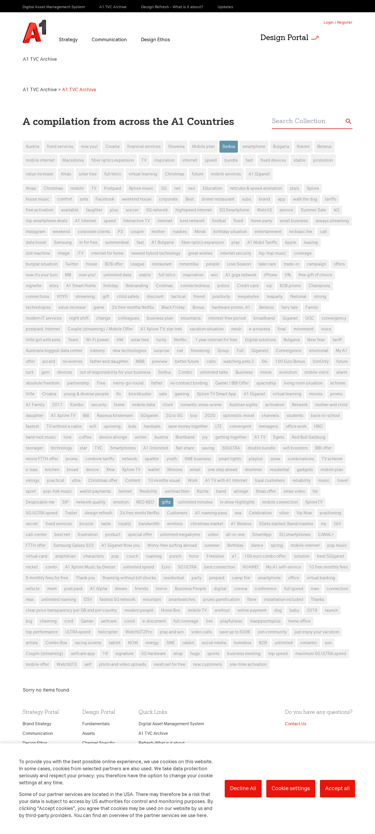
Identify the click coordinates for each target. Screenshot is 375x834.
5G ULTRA (187, 567)
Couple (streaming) (44, 653)
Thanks (317, 599)
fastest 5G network (117, 599)
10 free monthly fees (328, 567)
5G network (157, 210)
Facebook (105, 199)
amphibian (65, 556)
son (328, 642)
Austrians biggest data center (54, 350)
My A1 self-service (283, 567)
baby (294, 610)
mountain (152, 599)
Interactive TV (136, 220)
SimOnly (321, 361)
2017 (57, 404)
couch (132, 556)
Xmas (66, 174)
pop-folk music (57, 491)
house (91, 264)
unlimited (284, 642)
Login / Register (338, 22)
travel (342, 480)
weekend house (136, 199)
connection (337, 588)
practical (55, 480)
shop (178, 653)
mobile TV (197, 610)
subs (246, 199)
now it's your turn (41, 275)
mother (158, 231)
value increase (39, 174)
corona (240, 588)
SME (170, 642)
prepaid (216, 577)
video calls (201, 632)
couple (137, 231)
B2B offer (114, 264)
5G (164, 188)
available (70, 210)
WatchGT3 (67, 664)
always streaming (332, 220)
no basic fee (300, 231)
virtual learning (143, 174)
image (64, 253)
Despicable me (40, 502)
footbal (219, 220)
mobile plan (332, 469)
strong (320, 296)
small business (294, 220)
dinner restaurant (218, 199)
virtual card (36, 556)
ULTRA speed (78, 632)
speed (211, 160)
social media (214, 642)
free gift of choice (315, 275)
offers (339, 264)
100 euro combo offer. (265, 556)
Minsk (200, 231)
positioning (330, 513)
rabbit (188, 642)
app (281, 199)
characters (93, 556)
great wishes (200, 253)
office (293, 577)
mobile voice (316, 372)
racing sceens (88, 642)
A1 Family (35, 404)
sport (31, 491)
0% (288, 275)
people (212, 264)
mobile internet (40, 160)
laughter (94, 210)
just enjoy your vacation (316, 632)
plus (114, 210)
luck (30, 372)
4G (336, 210)
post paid (73, 588)
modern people (139, 610)
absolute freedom (42, 383)
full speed (293, 588)
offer (30, 361)
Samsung (63, 242)
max (30, 599)
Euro (166, 567)
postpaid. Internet (43, 329)
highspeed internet (193, 210)
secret (32, 523)
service (286, 210)
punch (175, 556)
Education (212, 188)
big (29, 621)
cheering (48, 621)
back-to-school (325, 415)
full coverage (185, 621)
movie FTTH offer (42, 458)
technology (61, 448)
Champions (319, 285)
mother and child (331, 404)
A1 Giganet (259, 174)
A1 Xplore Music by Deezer (90, 567)
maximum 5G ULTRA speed (320, 653)
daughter (34, 415)
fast (249, 160)
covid (129, 621)
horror (161, 588)
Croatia (112, 146)
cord (68, 621)
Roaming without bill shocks (129, 577)
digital (220, 588)
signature (124, 653)
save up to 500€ (234, 632)
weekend (61, 231)
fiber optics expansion (112, 160)
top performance (42, 632)
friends (141, 588)
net (177, 188)
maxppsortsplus (265, 621)
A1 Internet (85, 220)
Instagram (35, 231)
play (235, 242)
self (87, 664)
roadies (180, 231)
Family (312, 307)
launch (331, 610)
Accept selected (234, 540)
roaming (154, 556)
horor (194, 556)
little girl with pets (43, 339)
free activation (39, 210)
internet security (235, 253)
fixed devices (273, 160)
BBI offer (323, 448)
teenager (34, 448)
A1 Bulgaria (162, 242)
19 (105, 653)
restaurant (162, 264)
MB (68, 275)
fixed (238, 220)
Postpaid (112, 188)
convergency (334, 318)
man (315, 588)
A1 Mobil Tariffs (262, 242)
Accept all (337, 788)
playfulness (231, 621)
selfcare (109, 621)
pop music (337, 545)
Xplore (313, 188)
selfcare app (83, 653)
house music (38, 199)
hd (315, 491)
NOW (133, 642)
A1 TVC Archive (40, 89)
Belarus (324, 146)
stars (294, 188)
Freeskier (215, 556)
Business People (190, 588)
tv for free (88, 242)
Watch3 (264, 210)
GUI (337, 523)
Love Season (239, 264)
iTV (80, 253)
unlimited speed (138, 567)
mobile (77, 188)
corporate (168, 199)
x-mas (32, 469)
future (197, 174)
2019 (312, 610)
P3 (120, 231)
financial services (144, 146)
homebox (242, 642)
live (209, 621)
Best (189, 199)
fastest (32, 426)
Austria (32, 146)
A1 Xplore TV (63, 415)
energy (152, 642)
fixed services (60, 146)
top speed (278, 653)
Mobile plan (203, 146)
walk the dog (305, 199)
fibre (251, 599)
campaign (316, 264)
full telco (112, 174)
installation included (283, 599)
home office (299, 621)
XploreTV (314, 502)
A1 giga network (240, 275)
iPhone (270, 275)
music (324, 480)
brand (264, 199)
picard (48, 361)
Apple (290, 242)
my (323, 523)
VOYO (62, 296)
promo (336, 394)
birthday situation (230, 231)
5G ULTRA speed (41, 513)
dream (121, 588)
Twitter (71, 264)
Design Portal (284, 37)
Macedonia (73, 160)
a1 (234, 556)
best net (62, 534)
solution (301, 556)
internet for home (107, 253)
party (197, 577)
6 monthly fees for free (47, 577)
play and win (172, 632)
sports (213, 653)
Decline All (243, 788)
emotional (318, 350)
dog (278, 610)
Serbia (228, 146)
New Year (316, 339)
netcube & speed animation (256, 188)
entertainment (268, 231)
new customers (207, 664)
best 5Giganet (330, 556)
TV (144, 160)
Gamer (87, 621)
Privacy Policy (126, 311)
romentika (188, 264)
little (30, 394)
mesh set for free (169, 664)
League (137, 264)
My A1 (341, 350)
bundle (231, 160)
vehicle (33, 588)
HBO (318, 426)
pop (115, 556)
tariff (337, 339)
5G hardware (153, 653)
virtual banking (321, 577)
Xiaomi (303, 146)
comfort (64, 199)
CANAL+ (326, 534)
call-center (36, 534)
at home (337, 383)
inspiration (164, 160)
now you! (89, 146)
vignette (34, 285)
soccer (132, 210)
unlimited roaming (58, 599)
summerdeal (117, 242)
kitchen (52, 469)
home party (261, 220)
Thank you (85, 577)
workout (222, 610)
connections (37, 296)
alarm (341, 372)
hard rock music (41, 437)
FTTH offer (36, 545)
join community (272, 632)
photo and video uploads (122, 664)
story (54, 285)
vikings (32, 480)
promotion (323, 160)
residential (173, 577)
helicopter (108, 632)
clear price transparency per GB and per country (71, 610)
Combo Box (56, 642)
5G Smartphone (234, 210)
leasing (311, 242)
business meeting (244, 653)
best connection (219, 567)
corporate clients (94, 231)
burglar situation (41, 264)
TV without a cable (64, 426)
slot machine (38, 253)
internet (189, 160)
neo (191, 188)
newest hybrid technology (155, 253)
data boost (36, 242)
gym (45, 372)
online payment (252, 610)
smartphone (254, 146)
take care (267, 264)
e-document (154, 621)
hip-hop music (272, 253)
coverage (303, 253)
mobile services (226, 174)
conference (266, 588)
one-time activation (248, 664)
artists (32, 642)
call (323, 231)
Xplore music (141, 188)
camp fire (241, 577)
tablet (114, 642)
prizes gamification (221, 599)
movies (316, 394)
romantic (308, 642)
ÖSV (88, 599)
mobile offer (37, 664)
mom (52, 588)
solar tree (88, 174)
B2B (263, 642)
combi (51, 567)
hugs (195, 653)
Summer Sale (313, 210)
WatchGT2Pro (138, 632)
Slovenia (176, 146)
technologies (38, 307)
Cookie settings (291, 788)
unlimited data (117, 275)
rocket (32, 567)
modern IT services (44, 318)
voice (326, 329)
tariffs (330, 199)
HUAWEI (250, 567)
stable (300, 160)
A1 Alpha (98, 588)
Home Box (170, 610)
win (214, 275)
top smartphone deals (46, 220)
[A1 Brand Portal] (34, 32)
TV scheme (332, 458)
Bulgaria (281, 146)
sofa (84, 199)
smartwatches (181, 599)
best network (192, 220)
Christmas (174, 174)
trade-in (291, 264)
